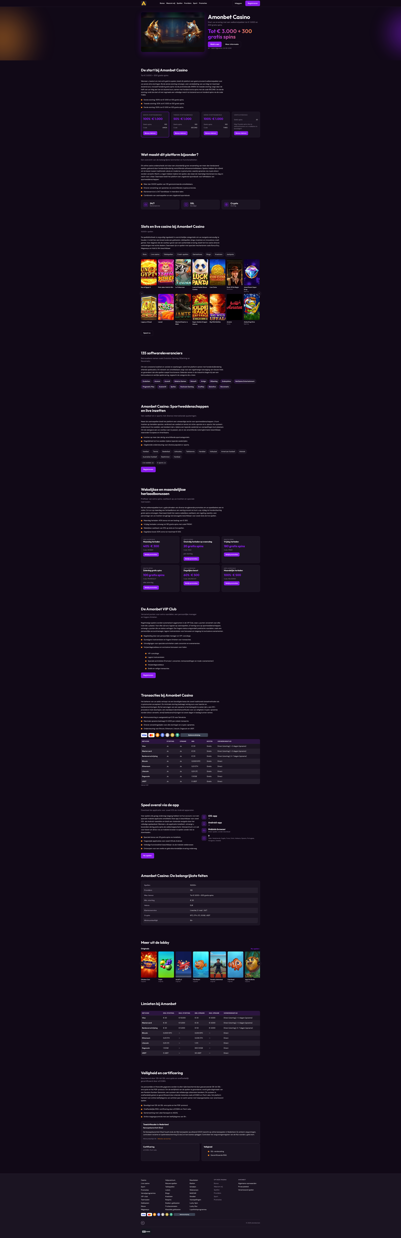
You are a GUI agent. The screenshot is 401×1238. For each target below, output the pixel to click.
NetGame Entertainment (244, 381)
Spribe (173, 387)
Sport (195, 3)
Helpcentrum (170, 1180)
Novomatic (224, 387)
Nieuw (143, 1206)
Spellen (179, 3)
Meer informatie (232, 44)
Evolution (146, 381)
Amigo (203, 381)
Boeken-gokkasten (172, 1203)
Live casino (145, 1183)
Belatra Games (180, 381)
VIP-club (144, 1196)
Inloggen (238, 3)
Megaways (145, 1209)
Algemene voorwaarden (247, 1183)
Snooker (193, 1196)
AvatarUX (162, 387)
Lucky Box (193, 1206)
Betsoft (193, 381)
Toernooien (145, 1200)
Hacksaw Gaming (187, 387)
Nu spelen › (255, 949)
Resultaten (194, 1180)
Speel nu (146, 333)
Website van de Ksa (164, 1139)
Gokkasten (145, 1203)
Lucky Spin (194, 1203)
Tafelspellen (169, 1187)
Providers (187, 3)
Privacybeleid (243, 1187)
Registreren (253, 3)
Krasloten (169, 1196)
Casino (143, 1180)
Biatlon (192, 1183)
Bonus (162, 3)
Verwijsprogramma (148, 1193)
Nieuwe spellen (171, 1183)
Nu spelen (147, 855)
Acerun (157, 381)
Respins (168, 1200)
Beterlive (212, 387)
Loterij (167, 1190)
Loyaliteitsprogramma (198, 1209)
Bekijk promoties (151, 554)
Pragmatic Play (148, 387)
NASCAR (193, 1193)
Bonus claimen (150, 133)
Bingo (167, 1193)
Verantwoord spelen (246, 1190)
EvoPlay (201, 387)
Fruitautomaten (171, 1206)
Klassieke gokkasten (173, 1209)
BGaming (214, 381)
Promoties (203, 3)
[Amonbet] (143, 3)
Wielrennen (194, 1190)
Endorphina (226, 381)
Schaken (193, 1187)
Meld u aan (214, 44)
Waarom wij (170, 3)
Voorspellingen (195, 1200)
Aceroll (167, 381)
